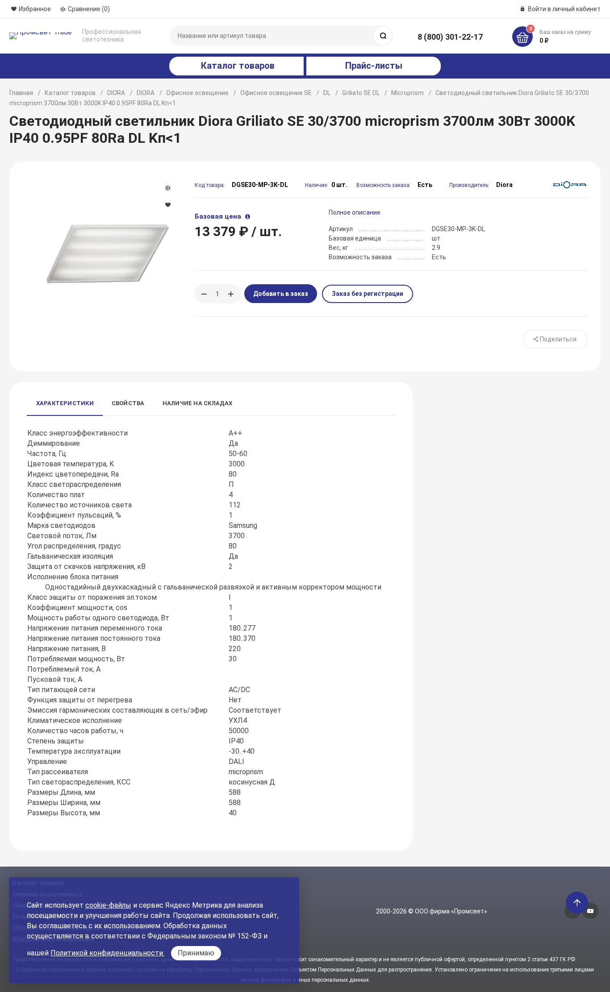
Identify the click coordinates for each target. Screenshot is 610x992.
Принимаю (196, 953)
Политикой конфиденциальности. (107, 953)
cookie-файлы (108, 905)
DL (326, 92)
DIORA (116, 92)
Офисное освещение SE (276, 92)
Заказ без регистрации (367, 293)
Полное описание (354, 212)
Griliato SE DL (361, 92)
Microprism (407, 92)
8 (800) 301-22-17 (450, 37)
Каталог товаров (70, 92)
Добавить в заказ (280, 293)
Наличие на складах (198, 403)
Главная (21, 92)
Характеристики (65, 403)
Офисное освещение (197, 92)
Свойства (128, 403)
